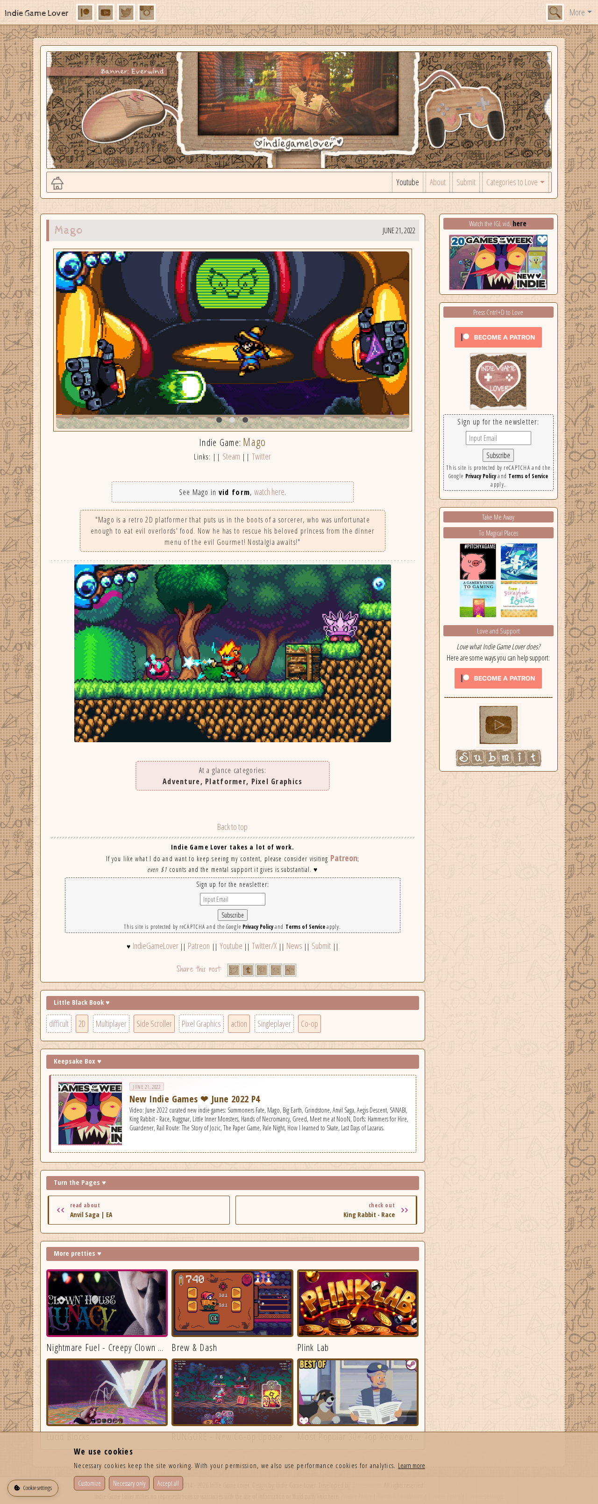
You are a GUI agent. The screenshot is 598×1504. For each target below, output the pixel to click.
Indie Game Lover (37, 13)
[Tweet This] (234, 970)
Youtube (407, 182)
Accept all (168, 1483)
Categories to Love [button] (512, 182)
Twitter (261, 456)
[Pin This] (262, 970)
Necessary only (129, 1483)
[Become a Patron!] (498, 336)
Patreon (343, 857)
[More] (290, 970)
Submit (466, 182)
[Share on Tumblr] (248, 970)
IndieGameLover (155, 945)
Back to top (232, 826)
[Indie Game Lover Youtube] (498, 380)
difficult (59, 1023)
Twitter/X (264, 945)
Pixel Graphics (201, 1023)
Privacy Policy (257, 927)
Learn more (411, 1465)
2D (81, 1023)
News (294, 945)
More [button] (577, 12)
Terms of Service (305, 927)
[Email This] (276, 970)
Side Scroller (154, 1023)
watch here (269, 491)
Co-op (309, 1023)
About (438, 182)
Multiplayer (111, 1023)
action (239, 1023)
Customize (89, 1483)
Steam (231, 456)
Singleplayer (274, 1023)
